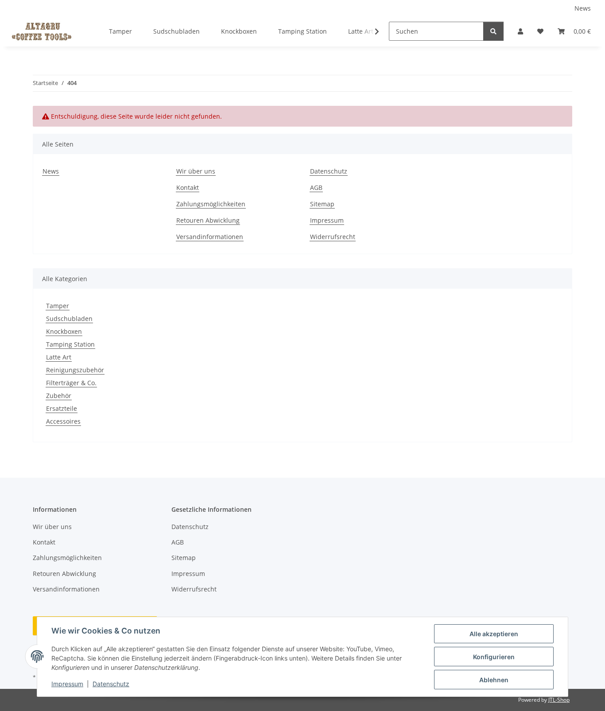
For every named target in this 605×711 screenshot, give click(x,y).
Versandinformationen (209, 236)
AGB (316, 187)
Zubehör (58, 395)
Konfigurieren (494, 657)
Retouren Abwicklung (208, 220)
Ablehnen (493, 680)
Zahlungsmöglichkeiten (210, 204)
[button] (520, 31)
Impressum (67, 684)
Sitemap (322, 204)
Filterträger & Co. (71, 383)
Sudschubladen (69, 318)
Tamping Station (70, 344)
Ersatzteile (61, 408)
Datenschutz (111, 684)
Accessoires (63, 421)
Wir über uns (195, 171)
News (582, 8)
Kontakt (187, 187)
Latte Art (58, 357)
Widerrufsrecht (332, 236)
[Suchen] (493, 31)
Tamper (57, 305)
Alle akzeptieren (493, 634)
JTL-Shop (559, 699)
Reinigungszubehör (75, 370)
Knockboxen (64, 331)
